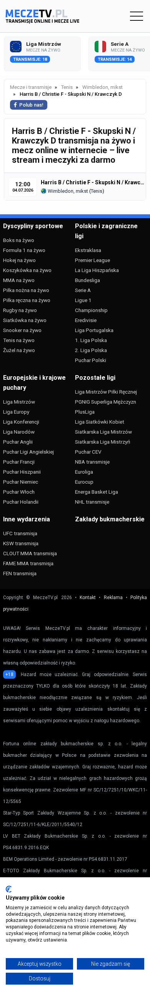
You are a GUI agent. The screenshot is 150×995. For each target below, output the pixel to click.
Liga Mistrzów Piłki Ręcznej (106, 392)
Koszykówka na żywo (27, 270)
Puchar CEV (88, 452)
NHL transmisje (92, 502)
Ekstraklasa (88, 250)
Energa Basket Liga (96, 492)
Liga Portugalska (94, 330)
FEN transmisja (20, 573)
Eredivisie (86, 320)
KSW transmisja (20, 543)
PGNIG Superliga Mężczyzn (105, 402)
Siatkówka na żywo (25, 320)
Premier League (92, 260)
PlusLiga (85, 412)
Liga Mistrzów (19, 402)
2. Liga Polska (91, 350)
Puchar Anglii (18, 442)
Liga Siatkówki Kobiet (99, 422)
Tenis (96, 191)
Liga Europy (16, 412)
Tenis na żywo (19, 340)
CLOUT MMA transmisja (30, 553)
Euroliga (84, 472)
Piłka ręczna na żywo (26, 300)
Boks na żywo (18, 240)
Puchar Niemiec (20, 482)
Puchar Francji (19, 462)
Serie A (83, 290)
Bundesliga (87, 280)
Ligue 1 (83, 300)
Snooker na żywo (22, 330)
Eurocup (84, 482)
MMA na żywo (19, 280)
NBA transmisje (92, 462)
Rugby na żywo (20, 310)
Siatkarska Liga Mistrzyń (102, 442)
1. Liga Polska (91, 340)
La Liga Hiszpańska (97, 270)
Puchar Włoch (19, 492)
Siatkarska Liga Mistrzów (103, 432)
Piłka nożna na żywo (26, 290)
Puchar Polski (90, 360)
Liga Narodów (19, 432)
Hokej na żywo (19, 260)
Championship (91, 310)
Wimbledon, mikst (67, 191)
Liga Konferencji (21, 422)
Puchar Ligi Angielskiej (28, 452)
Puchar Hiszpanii (22, 472)
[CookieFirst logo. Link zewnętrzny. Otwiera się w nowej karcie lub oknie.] (9, 889)
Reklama (113, 597)
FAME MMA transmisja (28, 563)
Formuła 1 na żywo (24, 250)
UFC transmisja (20, 533)
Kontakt (88, 597)
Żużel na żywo (19, 350)
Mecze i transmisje (31, 87)
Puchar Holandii (20, 502)
